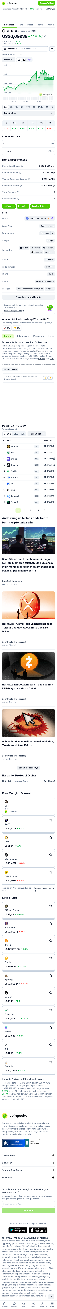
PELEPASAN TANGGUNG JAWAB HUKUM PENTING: (25, 1238)
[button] (47, 226)
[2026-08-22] (47, 107)
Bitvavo (41, 358)
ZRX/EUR (48, 465)
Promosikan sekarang (44, 888)
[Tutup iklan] (50, 802)
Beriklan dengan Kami (13, 311)
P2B (52, 358)
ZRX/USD (48, 458)
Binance (40, 351)
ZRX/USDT (49, 446)
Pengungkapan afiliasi (11, 429)
